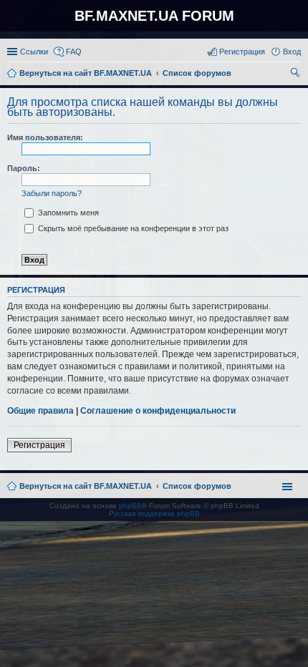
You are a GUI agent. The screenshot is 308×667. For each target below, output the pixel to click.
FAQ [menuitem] (74, 51)
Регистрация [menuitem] (242, 51)
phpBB (130, 506)
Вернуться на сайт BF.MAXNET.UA (85, 486)
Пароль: (23, 168)
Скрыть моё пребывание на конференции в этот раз (132, 228)
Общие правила (40, 411)
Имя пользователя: (45, 137)
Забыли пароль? (51, 193)
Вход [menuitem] (292, 51)
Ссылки (34, 51)
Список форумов (197, 486)
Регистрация (39, 445)
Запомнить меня (67, 212)
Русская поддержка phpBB (154, 513)
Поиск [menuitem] (296, 74)
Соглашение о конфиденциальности (158, 411)
